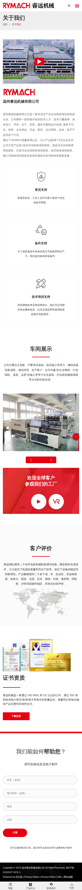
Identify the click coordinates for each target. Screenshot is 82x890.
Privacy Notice (31, 877)
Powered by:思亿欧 (13, 877)
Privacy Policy (48, 877)
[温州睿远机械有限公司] (29, 6)
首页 (5, 24)
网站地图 (68, 877)
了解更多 (16, 716)
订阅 (14, 832)
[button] (31, 460)
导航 (10, 888)
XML (59, 877)
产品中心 (30, 888)
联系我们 (51, 888)
